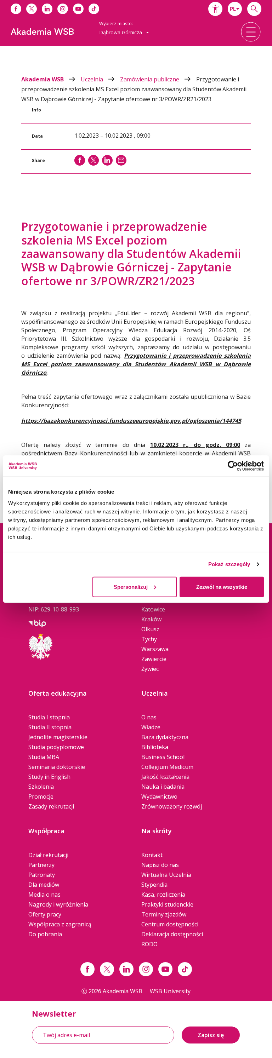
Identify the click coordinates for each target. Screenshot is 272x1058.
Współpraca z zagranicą (59, 924)
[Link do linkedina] (47, 9)
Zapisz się (211, 1035)
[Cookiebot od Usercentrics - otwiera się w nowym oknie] (233, 466)
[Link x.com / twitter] (107, 969)
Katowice (153, 609)
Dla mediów (43, 885)
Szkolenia (41, 786)
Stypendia (154, 885)
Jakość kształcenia (165, 777)
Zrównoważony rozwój (171, 806)
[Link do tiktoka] (94, 9)
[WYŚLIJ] (121, 160)
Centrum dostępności (169, 924)
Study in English (49, 777)
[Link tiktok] (185, 969)
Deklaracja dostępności (172, 934)
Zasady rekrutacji (51, 806)
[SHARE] (79, 160)
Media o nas (44, 894)
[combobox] (235, 9)
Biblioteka (154, 747)
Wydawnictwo (159, 796)
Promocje (40, 796)
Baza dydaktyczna (164, 737)
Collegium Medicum (167, 767)
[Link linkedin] (126, 969)
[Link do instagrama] (62, 9)
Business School (163, 757)
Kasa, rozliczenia (163, 894)
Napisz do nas (160, 865)
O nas (149, 717)
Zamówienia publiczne (150, 79)
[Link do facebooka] (16, 9)
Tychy (149, 639)
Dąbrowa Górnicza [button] (121, 32)
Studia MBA (43, 757)
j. (136, 364)
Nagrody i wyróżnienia (58, 904)
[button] (215, 9)
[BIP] (37, 623)
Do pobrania (45, 934)
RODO (149, 944)
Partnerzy (41, 865)
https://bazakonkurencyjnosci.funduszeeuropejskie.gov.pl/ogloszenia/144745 (131, 421)
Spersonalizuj (131, 586)
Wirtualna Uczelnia (166, 875)
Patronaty (41, 875)
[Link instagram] (146, 969)
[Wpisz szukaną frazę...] (254, 9)
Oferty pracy (44, 914)
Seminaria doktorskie (56, 767)
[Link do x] (31, 9)
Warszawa (155, 649)
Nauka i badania (163, 786)
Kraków (151, 619)
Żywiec (150, 669)
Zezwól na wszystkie (221, 586)
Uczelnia (92, 79)
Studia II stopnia (50, 727)
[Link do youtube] (78, 9)
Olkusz (150, 629)
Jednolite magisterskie (57, 737)
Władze (150, 727)
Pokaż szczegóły (229, 564)
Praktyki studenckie (167, 904)
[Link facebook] (87, 969)
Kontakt (152, 855)
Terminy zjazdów (163, 914)
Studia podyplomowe (56, 747)
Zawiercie (153, 659)
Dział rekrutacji (48, 855)
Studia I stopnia (49, 717)
